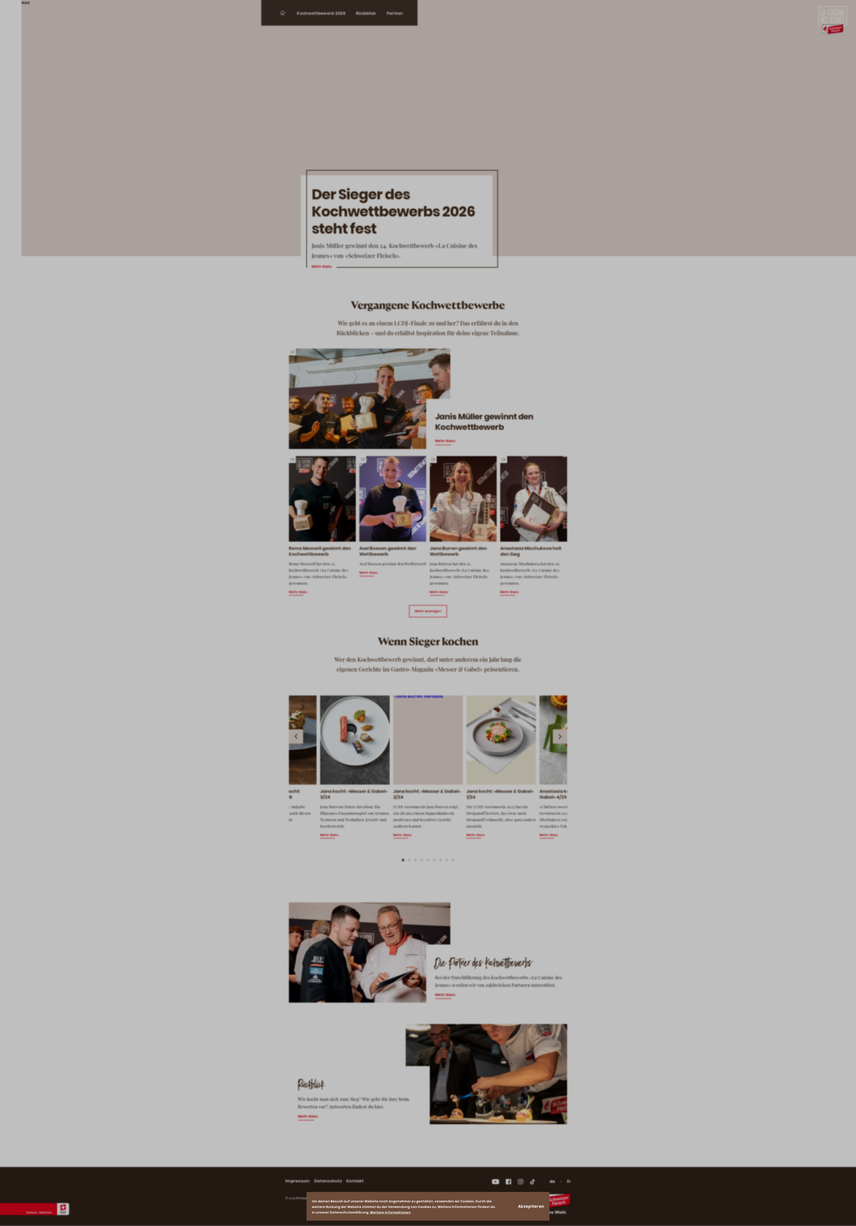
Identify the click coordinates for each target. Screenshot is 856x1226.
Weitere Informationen (390, 1212)
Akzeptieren (531, 1206)
